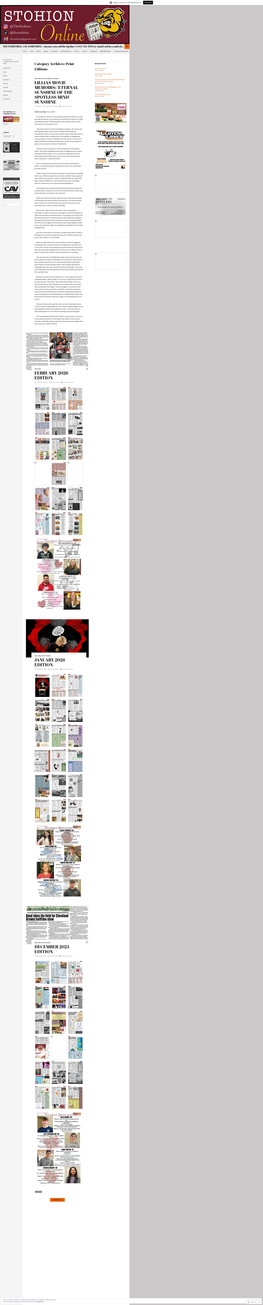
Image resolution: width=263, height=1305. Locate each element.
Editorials (6, 79)
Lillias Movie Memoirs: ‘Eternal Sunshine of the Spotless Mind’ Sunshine (56, 92)
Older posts (57, 1199)
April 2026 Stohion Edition (103, 74)
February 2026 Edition (51, 375)
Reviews (56, 78)
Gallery (84, 51)
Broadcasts (93, 51)
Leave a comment (66, 106)
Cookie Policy (40, 1301)
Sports (76, 51)
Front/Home (45, 656)
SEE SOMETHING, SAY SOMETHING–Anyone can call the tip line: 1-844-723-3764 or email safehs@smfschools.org (64, 46)
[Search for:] (11, 204)
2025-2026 (38, 78)
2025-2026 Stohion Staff (121, 51)
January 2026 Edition (50, 662)
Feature (46, 51)
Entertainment (65, 51)
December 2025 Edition (52, 949)
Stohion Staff (53, 106)
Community (54, 51)
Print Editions (105, 51)
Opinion (38, 51)
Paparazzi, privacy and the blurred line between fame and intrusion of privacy (110, 80)
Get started (148, 2)
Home (24, 51)
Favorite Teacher (100, 68)
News (31, 51)
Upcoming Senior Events (103, 94)
